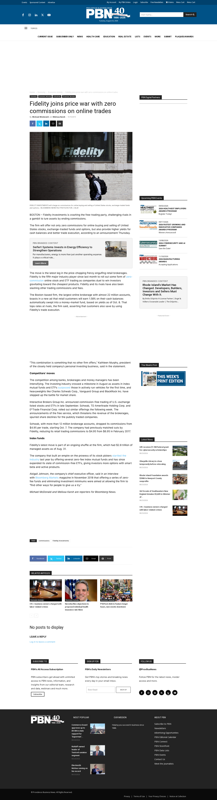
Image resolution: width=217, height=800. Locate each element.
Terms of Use (139, 796)
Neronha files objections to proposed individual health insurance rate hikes (77, 607)
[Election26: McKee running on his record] (97, 769)
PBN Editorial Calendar (165, 737)
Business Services (108, 600)
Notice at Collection (178, 796)
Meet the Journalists (164, 763)
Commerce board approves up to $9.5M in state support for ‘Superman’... (79, 731)
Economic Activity (55, 92)
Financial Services (69, 96)
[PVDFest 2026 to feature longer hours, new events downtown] (116, 590)
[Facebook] (23, 15)
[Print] (60, 123)
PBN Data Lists (161, 750)
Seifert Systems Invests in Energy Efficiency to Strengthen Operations (62, 248)
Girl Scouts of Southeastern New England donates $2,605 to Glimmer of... (155, 494)
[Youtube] (49, 15)
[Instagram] (29, 15)
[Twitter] (42, 15)
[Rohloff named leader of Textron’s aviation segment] (97, 750)
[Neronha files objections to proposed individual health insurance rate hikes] (81, 590)
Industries (56, 96)
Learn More (40, 263)
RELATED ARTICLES (40, 573)
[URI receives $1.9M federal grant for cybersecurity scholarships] (180, 451)
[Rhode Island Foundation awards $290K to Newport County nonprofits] (180, 479)
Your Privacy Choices (157, 796)
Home (32, 92)
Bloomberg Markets (47, 477)
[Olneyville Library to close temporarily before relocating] (180, 465)
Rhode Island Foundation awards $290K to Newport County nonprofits (154, 478)
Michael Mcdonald (40, 117)
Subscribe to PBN (162, 723)
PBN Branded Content (45, 243)
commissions (44, 541)
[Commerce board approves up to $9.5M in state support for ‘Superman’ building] (97, 728)
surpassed (64, 387)
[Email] (53, 123)
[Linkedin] (36, 15)
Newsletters (160, 728)
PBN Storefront (161, 746)
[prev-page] (31, 616)
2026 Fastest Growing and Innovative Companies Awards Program (172, 227)
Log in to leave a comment (42, 642)
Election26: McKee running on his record (80, 768)
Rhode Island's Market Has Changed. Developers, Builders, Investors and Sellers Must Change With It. (162, 289)
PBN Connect (160, 741)
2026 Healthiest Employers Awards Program (172, 209)
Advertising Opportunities (166, 732)
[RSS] (161, 692)
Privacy (127, 796)
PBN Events (160, 754)
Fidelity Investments (61, 541)
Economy (41, 92)
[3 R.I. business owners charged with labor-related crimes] (46, 590)
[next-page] (36, 616)
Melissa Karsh (59, 117)
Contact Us (159, 759)
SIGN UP (123, 690)
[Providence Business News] (108, 13)
